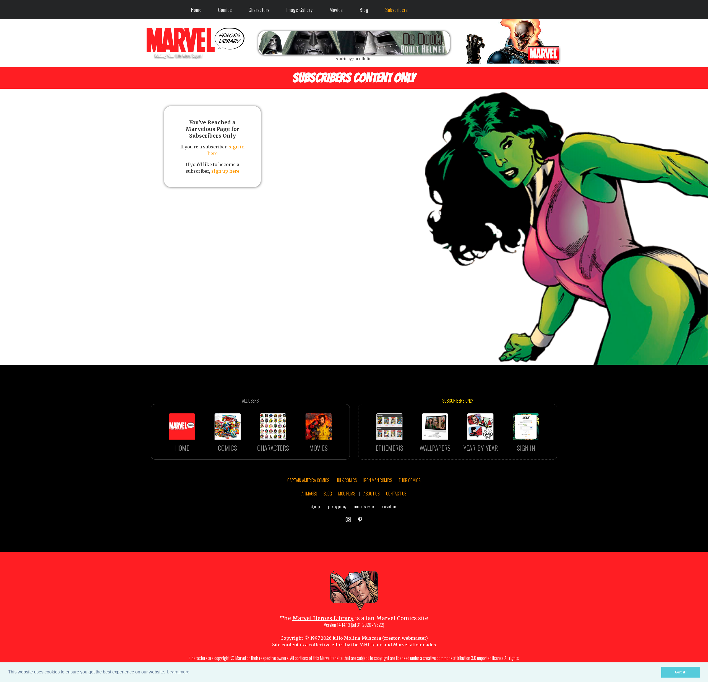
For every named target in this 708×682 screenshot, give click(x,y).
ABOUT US (371, 493)
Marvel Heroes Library (323, 618)
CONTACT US (396, 493)
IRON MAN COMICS (377, 480)
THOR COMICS (410, 480)
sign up (315, 506)
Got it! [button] (681, 672)
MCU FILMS (346, 493)
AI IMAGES (309, 493)
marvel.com (389, 506)
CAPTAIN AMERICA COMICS (308, 480)
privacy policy (337, 506)
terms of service (363, 506)
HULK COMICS (346, 480)
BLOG (328, 493)
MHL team (371, 644)
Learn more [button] (178, 672)
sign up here (225, 171)
